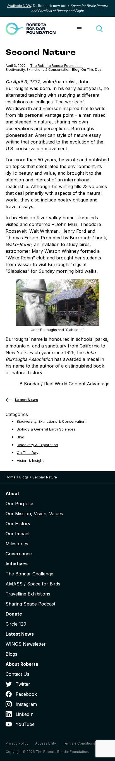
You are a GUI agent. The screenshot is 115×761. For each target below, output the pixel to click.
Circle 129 (16, 624)
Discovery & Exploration (37, 445)
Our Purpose (19, 503)
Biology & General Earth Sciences (46, 429)
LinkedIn (24, 714)
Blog (76, 69)
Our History (18, 523)
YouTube (25, 724)
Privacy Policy (17, 743)
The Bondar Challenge (29, 574)
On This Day (91, 69)
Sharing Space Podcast (30, 604)
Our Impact (18, 533)
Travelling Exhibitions (28, 594)
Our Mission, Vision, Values (34, 513)
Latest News (20, 634)
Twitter (23, 684)
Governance (19, 553)
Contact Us (17, 674)
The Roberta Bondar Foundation (56, 66)
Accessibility (45, 743)
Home (11, 477)
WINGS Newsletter (26, 644)
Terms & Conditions (79, 743)
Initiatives (17, 564)
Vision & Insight (30, 460)
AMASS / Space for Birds (33, 584)
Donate (14, 614)
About (12, 493)
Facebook (26, 694)
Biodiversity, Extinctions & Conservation (38, 69)
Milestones (17, 543)
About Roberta (22, 664)
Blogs (24, 477)
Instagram (26, 704)
